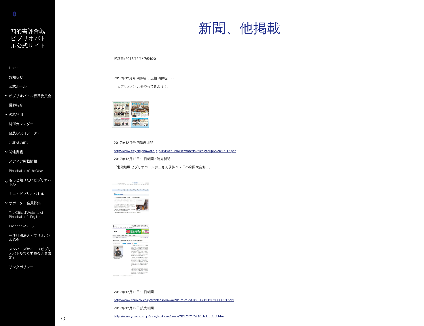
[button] (418, 6)
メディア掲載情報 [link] (23, 161)
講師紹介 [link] (16, 105)
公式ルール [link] (17, 86)
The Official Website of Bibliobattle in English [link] (26, 214)
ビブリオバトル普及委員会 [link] (30, 95)
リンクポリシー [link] (21, 267)
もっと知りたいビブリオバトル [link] (30, 182)
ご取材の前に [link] (19, 142)
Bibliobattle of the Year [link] (26, 170)
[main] (239, 28)
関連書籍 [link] (16, 152)
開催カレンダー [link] (21, 124)
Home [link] (14, 67)
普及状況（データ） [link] (25, 133)
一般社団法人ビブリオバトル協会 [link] (30, 237)
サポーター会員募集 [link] (25, 203)
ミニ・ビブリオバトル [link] (26, 193)
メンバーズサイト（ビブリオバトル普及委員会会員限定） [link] (30, 253)
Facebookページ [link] (22, 226)
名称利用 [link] (16, 114)
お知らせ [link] (16, 77)
